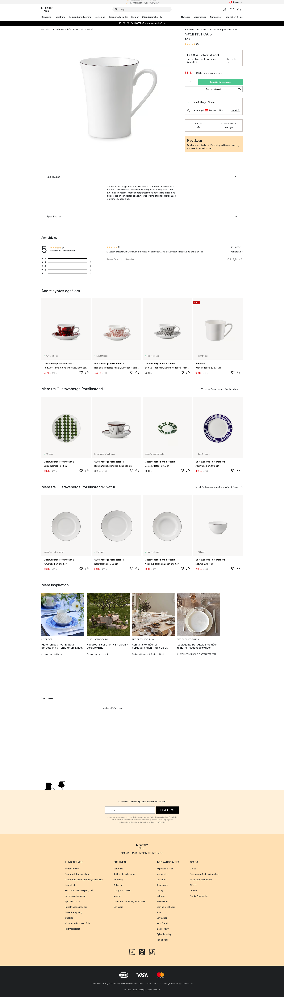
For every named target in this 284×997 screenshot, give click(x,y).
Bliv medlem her (232, 60)
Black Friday (163, 929)
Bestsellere (162, 901)
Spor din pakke (72, 901)
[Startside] (47, 9)
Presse (193, 890)
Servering (46, 17)
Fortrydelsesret (72, 929)
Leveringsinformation (75, 896)
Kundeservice (72, 868)
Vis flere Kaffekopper (113, 708)
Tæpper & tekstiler (118, 17)
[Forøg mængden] (195, 82)
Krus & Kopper (58, 29)
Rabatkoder (162, 939)
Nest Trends (163, 923)
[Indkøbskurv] (239, 9)
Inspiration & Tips (165, 868)
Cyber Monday (164, 934)
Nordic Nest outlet (199, 896)
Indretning (60, 17)
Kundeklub (70, 885)
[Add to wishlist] (81, 372)
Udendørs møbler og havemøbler (130, 901)
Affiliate (193, 885)
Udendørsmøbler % (152, 17)
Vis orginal (129, 259)
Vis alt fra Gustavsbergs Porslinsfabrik (219, 389)
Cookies (69, 918)
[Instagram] (142, 951)
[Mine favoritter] (231, 9)
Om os (193, 868)
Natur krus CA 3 (86, 29)
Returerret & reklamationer (78, 874)
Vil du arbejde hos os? (201, 879)
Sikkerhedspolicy (73, 912)
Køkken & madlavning (80, 17)
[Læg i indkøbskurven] (86, 372)
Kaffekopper (72, 29)
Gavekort (118, 907)
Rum (159, 912)
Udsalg (160, 890)
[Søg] (116, 9)
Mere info (235, 110)
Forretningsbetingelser (76, 907)
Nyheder (185, 17)
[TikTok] (152, 951)
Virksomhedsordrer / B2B (77, 923)
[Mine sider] (224, 9)
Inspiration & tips (234, 17)
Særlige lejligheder (166, 907)
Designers (162, 879)
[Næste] (173, 92)
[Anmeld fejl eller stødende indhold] (241, 259)
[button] (192, 44)
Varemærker (200, 17)
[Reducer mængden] (187, 82)
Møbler (135, 17)
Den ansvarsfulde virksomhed (204, 874)
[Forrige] (51, 92)
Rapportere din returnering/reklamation (84, 879)
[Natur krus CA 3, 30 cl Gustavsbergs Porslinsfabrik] (112, 92)
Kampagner (215, 17)
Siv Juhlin (189, 29)
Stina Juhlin (200, 29)
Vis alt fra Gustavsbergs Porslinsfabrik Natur (217, 487)
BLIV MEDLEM (136, 2)
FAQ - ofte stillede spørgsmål (79, 890)
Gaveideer (162, 918)
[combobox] (236, 2)
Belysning (100, 17)
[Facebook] (132, 951)
